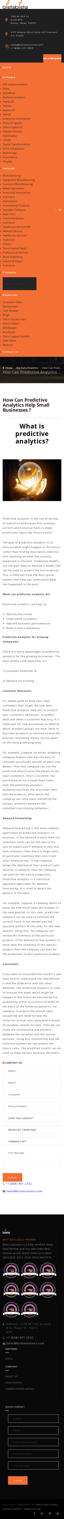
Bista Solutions (47, 1504)
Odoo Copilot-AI (12, 127)
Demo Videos (11, 323)
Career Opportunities (15, 288)
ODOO (9, 1358)
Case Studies (10, 310)
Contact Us (10, 351)
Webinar (8, 345)
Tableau (7, 106)
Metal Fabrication (13, 188)
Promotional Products (16, 205)
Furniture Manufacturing (18, 184)
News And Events (13, 283)
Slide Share (9, 340)
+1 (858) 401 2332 (19, 1183)
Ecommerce (10, 157)
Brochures (9, 332)
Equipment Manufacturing (19, 180)
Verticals (9, 168)
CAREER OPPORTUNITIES (19, 1388)
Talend (6, 114)
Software (9, 77)
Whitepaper (10, 328)
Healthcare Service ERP (17, 227)
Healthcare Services (14, 235)
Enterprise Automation (16, 118)
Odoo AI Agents (12, 123)
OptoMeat (9, 93)
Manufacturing (12, 175)
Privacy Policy (12, 1509)
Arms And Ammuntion (16, 192)
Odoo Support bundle (16, 336)
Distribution (10, 201)
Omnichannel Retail (15, 248)
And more (9, 197)
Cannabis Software (14, 209)
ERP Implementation (15, 84)
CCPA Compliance (13, 148)
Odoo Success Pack (14, 319)
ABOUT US (11, 1376)
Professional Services (15, 252)
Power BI (8, 101)
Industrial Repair (13, 261)
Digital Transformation (16, 144)
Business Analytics (14, 97)
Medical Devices (12, 231)
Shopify (7, 161)
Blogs (6, 315)
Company (9, 272)
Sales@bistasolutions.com (24, 1191)
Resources (10, 294)
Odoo (6, 88)
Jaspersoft (9, 110)
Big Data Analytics (27, 367)
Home (7, 67)
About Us (8, 279)
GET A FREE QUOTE (52, 58)
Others (7, 244)
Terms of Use (32, 1509)
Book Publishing (13, 257)
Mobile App (10, 153)
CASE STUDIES (13, 1382)
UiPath (7, 140)
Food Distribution (13, 218)
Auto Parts (9, 214)
